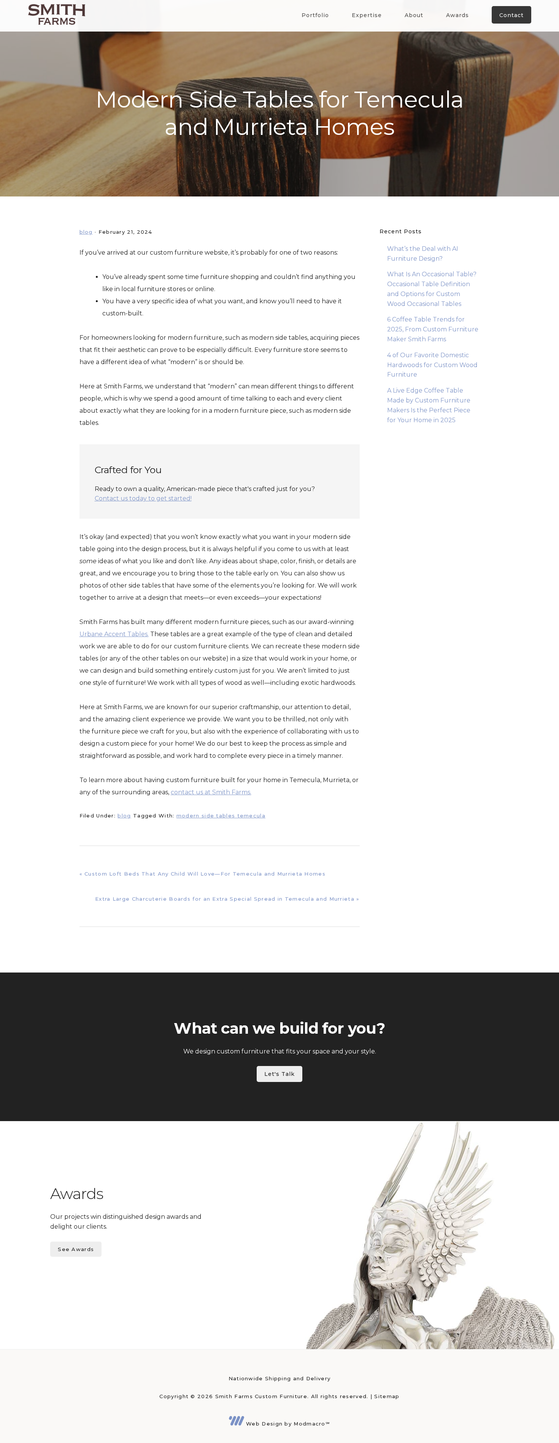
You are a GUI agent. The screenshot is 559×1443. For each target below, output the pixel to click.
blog (86, 232)
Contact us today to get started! (143, 498)
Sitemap (386, 1396)
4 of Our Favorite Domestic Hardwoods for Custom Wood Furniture (432, 365)
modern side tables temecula (220, 816)
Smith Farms (56, 14)
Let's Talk (279, 1074)
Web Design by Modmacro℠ (287, 1424)
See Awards (76, 1249)
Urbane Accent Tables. (114, 634)
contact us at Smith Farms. (211, 792)
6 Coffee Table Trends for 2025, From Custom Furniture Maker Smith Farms (432, 329)
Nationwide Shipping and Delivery (280, 1378)
